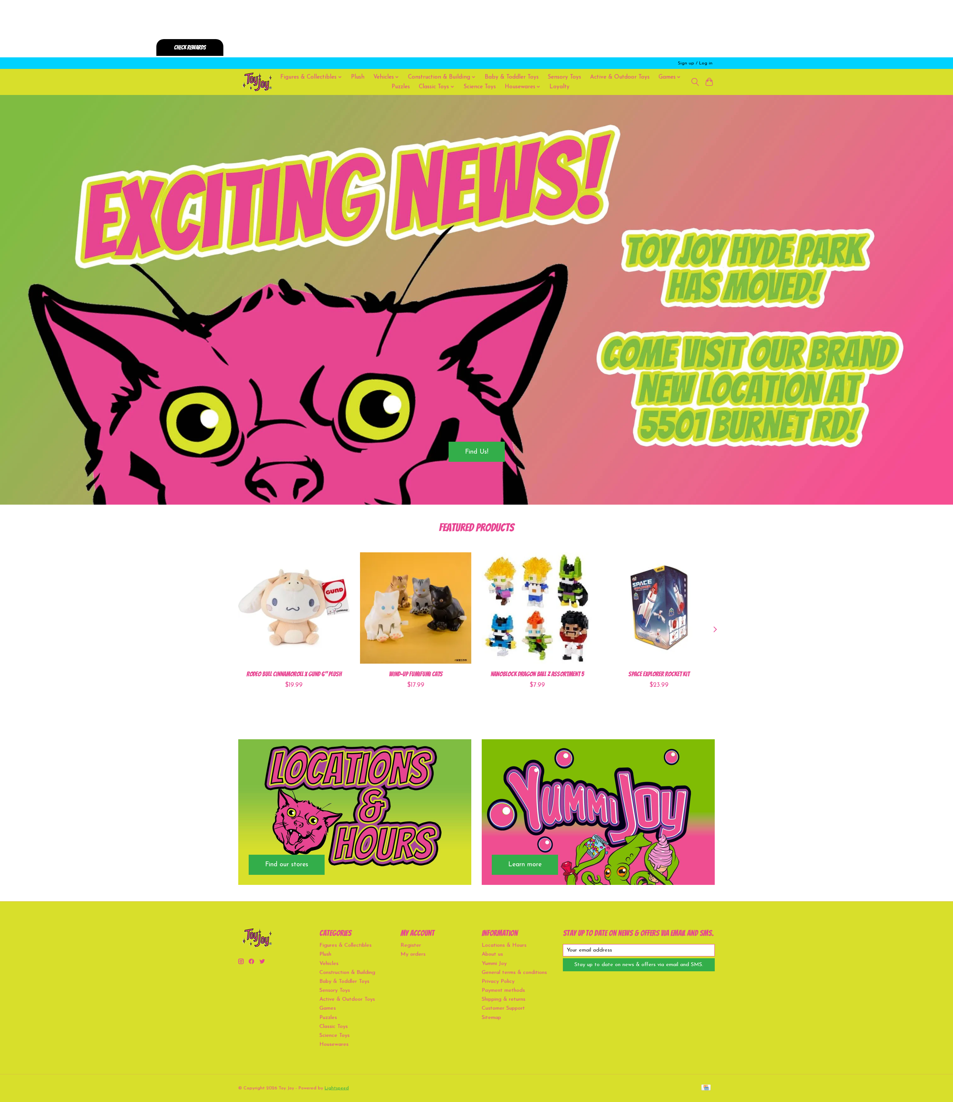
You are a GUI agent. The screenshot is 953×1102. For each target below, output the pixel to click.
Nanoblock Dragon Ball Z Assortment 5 (537, 673)
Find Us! (476, 451)
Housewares (333, 1044)
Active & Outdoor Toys (620, 77)
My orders (413, 954)
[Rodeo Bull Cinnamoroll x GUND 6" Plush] (294, 608)
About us (492, 954)
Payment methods (503, 990)
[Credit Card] (706, 1088)
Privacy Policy (498, 981)
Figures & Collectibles (345, 945)
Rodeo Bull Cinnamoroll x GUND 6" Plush (294, 673)
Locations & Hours (504, 945)
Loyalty (559, 87)
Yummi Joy (494, 963)
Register (411, 945)
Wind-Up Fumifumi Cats (416, 673)
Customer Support (503, 1008)
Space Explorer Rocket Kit (658, 673)
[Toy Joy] (256, 82)
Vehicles (328, 963)
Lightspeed (337, 1088)
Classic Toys (333, 1026)
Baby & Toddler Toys (512, 77)
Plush (357, 77)
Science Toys (479, 87)
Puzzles (401, 87)
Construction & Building (347, 972)
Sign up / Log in (695, 63)
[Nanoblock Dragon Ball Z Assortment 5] (537, 608)
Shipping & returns (503, 999)
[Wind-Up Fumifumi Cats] (415, 608)
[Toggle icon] (694, 82)
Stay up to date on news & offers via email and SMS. (638, 965)
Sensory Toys (564, 77)
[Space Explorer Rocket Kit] (659, 608)
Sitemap (491, 1017)
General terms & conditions (514, 972)
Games (327, 1008)
